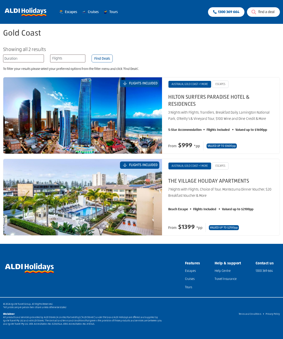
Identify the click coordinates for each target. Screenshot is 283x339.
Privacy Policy (273, 314)
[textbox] (67, 58)
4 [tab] (87, 146)
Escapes (70, 12)
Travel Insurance (226, 279)
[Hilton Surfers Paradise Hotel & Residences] (82, 115)
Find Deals (102, 59)
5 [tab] (91, 146)
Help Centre (223, 271)
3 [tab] (83, 146)
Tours (113, 12)
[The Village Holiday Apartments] (82, 197)
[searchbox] (24, 58)
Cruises (93, 12)
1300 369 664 (264, 271)
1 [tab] (74, 146)
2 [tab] (78, 146)
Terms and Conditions (250, 314)
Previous (14, 115)
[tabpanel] (82, 115)
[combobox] (23, 58)
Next (151, 115)
